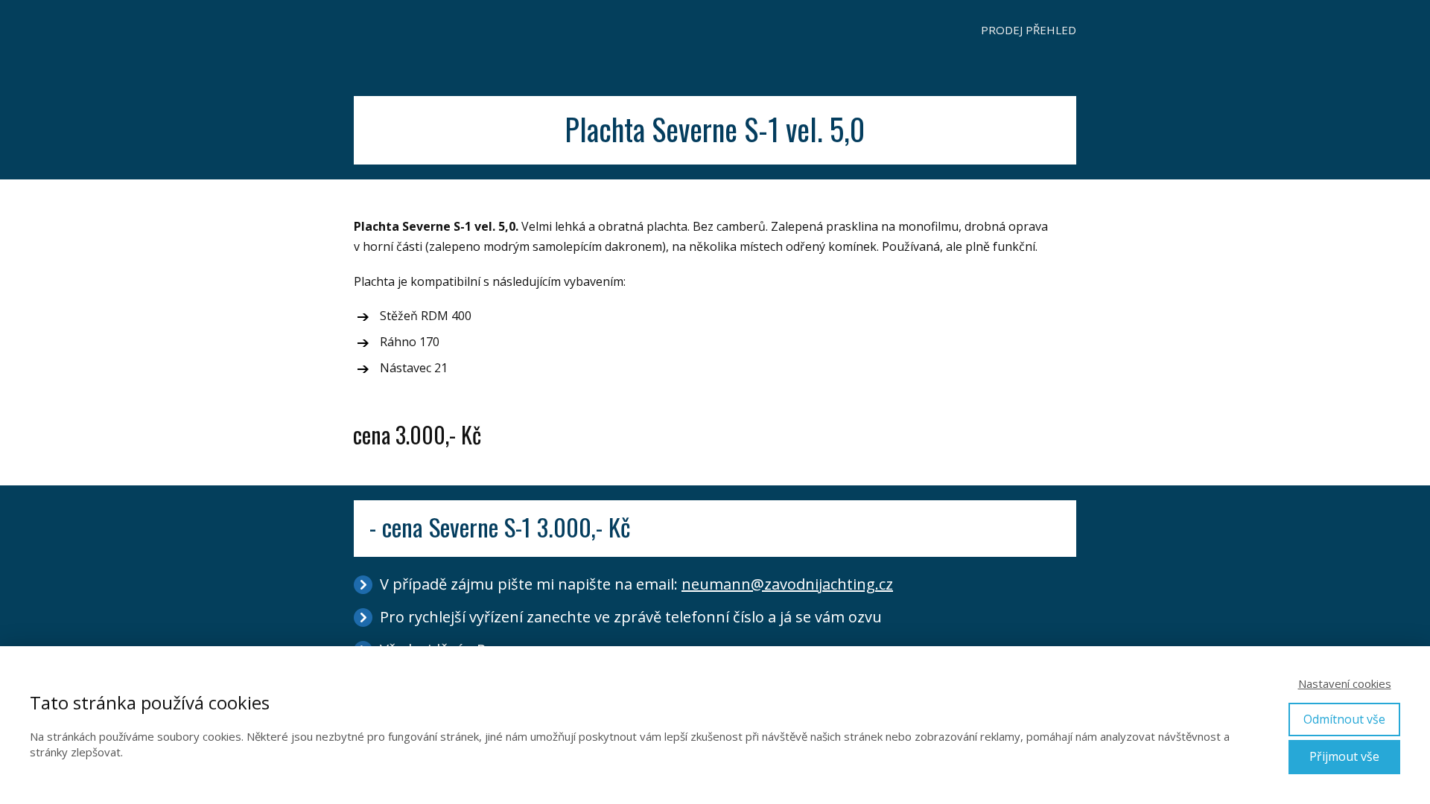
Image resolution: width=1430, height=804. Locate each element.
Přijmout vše (1344, 756)
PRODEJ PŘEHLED (1028, 29)
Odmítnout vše (1344, 719)
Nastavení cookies (1344, 683)
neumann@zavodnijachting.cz (787, 584)
